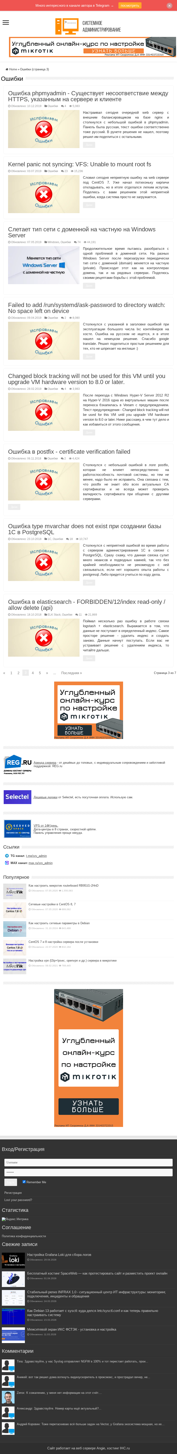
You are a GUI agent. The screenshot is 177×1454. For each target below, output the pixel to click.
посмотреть (130, 5)
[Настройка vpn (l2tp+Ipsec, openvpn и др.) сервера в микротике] (14, 966)
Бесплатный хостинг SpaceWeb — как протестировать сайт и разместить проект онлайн (97, 1273)
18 (71, 539)
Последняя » (71, 673)
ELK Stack (54, 614)
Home (12, 69)
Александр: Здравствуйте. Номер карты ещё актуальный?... (59, 1408)
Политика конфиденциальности (24, 1236)
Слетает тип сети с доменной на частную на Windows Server (82, 232)
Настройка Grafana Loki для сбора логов (59, 1255)
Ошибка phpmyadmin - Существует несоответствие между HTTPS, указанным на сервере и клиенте (88, 96)
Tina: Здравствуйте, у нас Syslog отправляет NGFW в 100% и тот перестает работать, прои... (82, 1361)
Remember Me (36, 1182)
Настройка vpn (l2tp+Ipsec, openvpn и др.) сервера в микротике (73, 960)
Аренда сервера (45, 762)
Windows (53, 242)
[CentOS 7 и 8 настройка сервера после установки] (14, 948)
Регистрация (13, 1193)
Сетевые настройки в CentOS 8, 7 (52, 904)
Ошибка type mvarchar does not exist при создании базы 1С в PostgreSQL (84, 529)
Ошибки (53, 106)
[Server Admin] (88, 25)
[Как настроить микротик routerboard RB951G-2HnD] (14, 891)
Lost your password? (18, 1200)
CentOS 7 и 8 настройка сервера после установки (63, 942)
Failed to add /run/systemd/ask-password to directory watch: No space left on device (86, 307)
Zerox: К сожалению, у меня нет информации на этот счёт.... (59, 1392)
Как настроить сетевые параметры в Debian (59, 923)
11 (80, 614)
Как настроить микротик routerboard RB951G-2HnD (63, 885)
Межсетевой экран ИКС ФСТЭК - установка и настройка (71, 1329)
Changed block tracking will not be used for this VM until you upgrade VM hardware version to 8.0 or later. (86, 378)
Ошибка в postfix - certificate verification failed (69, 451)
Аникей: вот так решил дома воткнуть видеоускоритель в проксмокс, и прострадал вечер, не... (83, 1377)
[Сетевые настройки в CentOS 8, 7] (14, 910)
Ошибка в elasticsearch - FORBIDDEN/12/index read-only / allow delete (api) (86, 604)
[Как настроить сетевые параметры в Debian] (14, 929)
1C (49, 539)
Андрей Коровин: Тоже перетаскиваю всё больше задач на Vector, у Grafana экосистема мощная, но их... (91, 1424)
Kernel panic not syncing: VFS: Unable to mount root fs (79, 164)
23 (66, 171)
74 (79, 242)
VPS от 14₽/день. (46, 825)
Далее (89, 144)
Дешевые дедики (45, 797)
